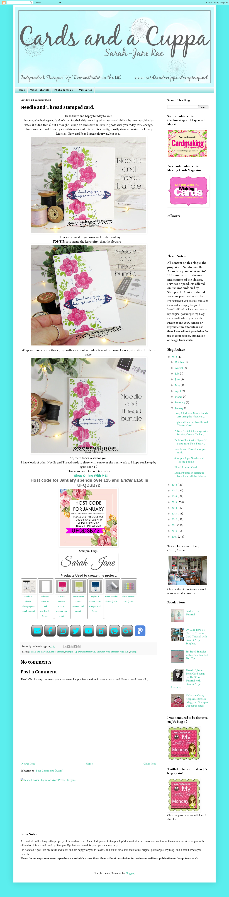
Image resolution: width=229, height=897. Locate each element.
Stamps (133, 651)
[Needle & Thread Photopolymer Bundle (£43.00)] (29, 581)
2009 (175, 537)
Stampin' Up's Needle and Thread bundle (189, 459)
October (180, 362)
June (178, 379)
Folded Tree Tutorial (192, 612)
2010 (175, 531)
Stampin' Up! (103, 651)
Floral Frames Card (185, 467)
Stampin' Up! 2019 (120, 651)
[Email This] (65, 646)
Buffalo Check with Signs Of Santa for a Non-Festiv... (190, 442)
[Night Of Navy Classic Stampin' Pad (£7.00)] (95, 581)
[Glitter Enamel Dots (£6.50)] (129, 581)
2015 (175, 502)
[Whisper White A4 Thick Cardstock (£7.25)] (45, 581)
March (179, 397)
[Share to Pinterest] (79, 646)
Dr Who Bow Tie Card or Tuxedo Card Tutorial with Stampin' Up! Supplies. (196, 636)
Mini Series (85, 89)
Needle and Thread (38, 651)
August (179, 368)
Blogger (130, 873)
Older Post (149, 764)
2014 (175, 508)
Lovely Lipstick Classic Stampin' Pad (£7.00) (61, 606)
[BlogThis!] (68, 646)
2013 (174, 514)
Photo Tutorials (64, 89)
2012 (175, 519)
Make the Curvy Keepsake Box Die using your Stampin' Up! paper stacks (197, 701)
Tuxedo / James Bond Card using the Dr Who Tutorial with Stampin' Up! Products (187, 678)
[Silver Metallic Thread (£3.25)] (112, 581)
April (178, 391)
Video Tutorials (39, 89)
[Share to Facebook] (75, 646)
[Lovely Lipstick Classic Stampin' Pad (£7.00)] (62, 581)
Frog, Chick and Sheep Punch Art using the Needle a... (191, 414)
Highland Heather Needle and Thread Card (191, 423)
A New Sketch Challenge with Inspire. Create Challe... (191, 432)
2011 (174, 525)
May (178, 385)
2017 (175, 490)
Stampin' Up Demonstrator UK (80, 651)
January (179, 408)
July (177, 374)
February (180, 402)
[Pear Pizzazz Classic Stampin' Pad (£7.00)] (79, 581)
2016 (175, 496)
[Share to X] (72, 646)
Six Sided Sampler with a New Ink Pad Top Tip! (197, 655)
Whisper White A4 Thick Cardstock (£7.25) (45, 606)
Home (21, 89)
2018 (175, 485)
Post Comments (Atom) (49, 771)
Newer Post (28, 764)
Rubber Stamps (56, 651)
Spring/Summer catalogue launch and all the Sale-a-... (191, 474)
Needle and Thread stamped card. (190, 450)
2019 (175, 357)
